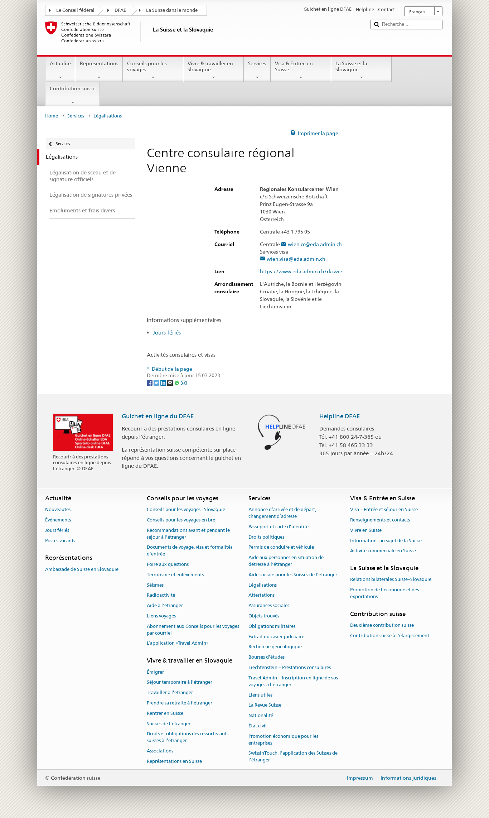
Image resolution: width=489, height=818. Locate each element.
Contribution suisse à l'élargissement (389, 635)
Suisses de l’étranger (168, 723)
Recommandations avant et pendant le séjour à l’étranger (188, 534)
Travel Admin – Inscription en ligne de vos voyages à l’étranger (293, 681)
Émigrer (155, 672)
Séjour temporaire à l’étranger (179, 682)
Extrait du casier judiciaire (276, 636)
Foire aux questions (168, 564)
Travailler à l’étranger (170, 692)
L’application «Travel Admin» (178, 643)
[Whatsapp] (177, 382)
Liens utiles (260, 695)
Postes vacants (60, 540)
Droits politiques (266, 537)
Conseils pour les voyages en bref (182, 520)
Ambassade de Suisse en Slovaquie (81, 569)
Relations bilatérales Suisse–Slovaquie (390, 579)
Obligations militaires (271, 626)
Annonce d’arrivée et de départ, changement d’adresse (282, 513)
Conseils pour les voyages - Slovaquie (186, 509)
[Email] (184, 382)
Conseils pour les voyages (147, 66)
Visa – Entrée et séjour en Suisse (384, 509)
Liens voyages (161, 616)
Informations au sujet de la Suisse (386, 540)
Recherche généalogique (275, 647)
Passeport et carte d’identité (278, 526)
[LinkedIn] (163, 382)
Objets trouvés (263, 616)
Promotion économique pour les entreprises (283, 739)
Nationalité (260, 715)
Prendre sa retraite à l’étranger (179, 703)
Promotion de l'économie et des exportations (384, 593)
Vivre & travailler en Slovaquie (210, 66)
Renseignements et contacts (380, 520)
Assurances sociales (268, 605)
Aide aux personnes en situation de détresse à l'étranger (286, 561)
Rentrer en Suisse (165, 713)
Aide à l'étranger (165, 605)
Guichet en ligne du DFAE (158, 416)
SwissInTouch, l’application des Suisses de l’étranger (293, 757)
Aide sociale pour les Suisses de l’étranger (292, 574)
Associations (160, 751)
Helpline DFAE (339, 416)
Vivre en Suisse (366, 530)
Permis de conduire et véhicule (281, 547)
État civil (257, 725)
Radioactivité (161, 595)
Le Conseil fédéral (75, 10)
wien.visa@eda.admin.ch (296, 259)
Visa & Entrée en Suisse (294, 66)
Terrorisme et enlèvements (175, 574)
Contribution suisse (73, 88)
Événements (58, 520)
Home (51, 116)
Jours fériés (167, 332)
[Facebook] (150, 382)
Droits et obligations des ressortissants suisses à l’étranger (187, 737)
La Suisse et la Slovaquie (351, 66)
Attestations (261, 595)
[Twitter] (157, 382)
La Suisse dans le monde (172, 10)
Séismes (155, 585)
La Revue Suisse (264, 705)
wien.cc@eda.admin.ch (315, 244)
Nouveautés (58, 509)
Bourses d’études (266, 657)
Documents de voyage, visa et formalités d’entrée (189, 551)
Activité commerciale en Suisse (383, 551)
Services (257, 63)
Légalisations (262, 585)
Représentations (99, 63)
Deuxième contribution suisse (382, 625)
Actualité (60, 63)
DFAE (120, 10)
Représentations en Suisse (174, 761)
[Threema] (170, 382)
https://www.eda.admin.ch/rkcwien (302, 271)
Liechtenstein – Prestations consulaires (289, 667)
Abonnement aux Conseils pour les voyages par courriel (193, 630)
